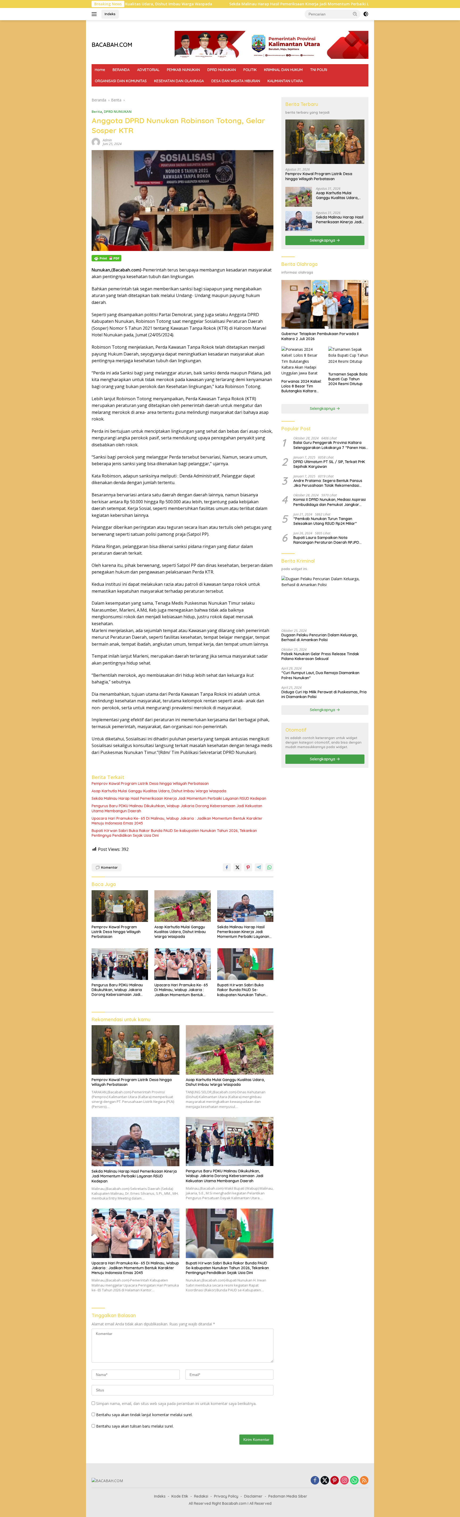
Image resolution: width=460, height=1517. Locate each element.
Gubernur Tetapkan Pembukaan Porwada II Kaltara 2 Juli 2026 (320, 336)
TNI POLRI (318, 69)
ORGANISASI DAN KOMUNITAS (121, 81)
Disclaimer (253, 1496)
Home (100, 69)
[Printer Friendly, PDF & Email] (106, 258)
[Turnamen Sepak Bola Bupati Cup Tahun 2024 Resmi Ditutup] (348, 358)
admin (107, 140)
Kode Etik (179, 1496)
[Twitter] (325, 1480)
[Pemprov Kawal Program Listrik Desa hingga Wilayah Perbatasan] (120, 906)
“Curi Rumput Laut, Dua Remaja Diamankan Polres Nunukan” (320, 675)
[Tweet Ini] (237, 867)
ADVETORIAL (148, 69)
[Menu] (95, 14)
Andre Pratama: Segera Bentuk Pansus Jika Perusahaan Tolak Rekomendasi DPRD (327, 483)
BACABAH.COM (112, 44)
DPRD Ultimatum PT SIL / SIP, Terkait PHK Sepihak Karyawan (329, 464)
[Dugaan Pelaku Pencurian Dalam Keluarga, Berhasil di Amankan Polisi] (324, 600)
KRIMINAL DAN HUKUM (283, 69)
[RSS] (364, 1480)
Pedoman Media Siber (287, 1496)
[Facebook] (315, 1480)
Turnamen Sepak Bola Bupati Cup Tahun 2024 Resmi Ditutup (347, 379)
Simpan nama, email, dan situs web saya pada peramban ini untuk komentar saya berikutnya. (176, 1403)
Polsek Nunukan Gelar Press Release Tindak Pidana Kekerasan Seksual (320, 656)
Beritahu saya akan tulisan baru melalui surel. (135, 1426)
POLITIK (250, 69)
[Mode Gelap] (365, 14)
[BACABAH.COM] (107, 1480)
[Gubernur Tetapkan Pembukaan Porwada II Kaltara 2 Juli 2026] (324, 304)
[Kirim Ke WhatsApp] (269, 867)
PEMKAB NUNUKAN (183, 69)
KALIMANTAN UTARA (285, 81)
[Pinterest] (334, 1480)
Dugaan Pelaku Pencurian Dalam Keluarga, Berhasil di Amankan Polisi (319, 637)
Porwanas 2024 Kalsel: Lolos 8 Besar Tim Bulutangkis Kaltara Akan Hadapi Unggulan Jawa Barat (301, 386)
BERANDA (121, 69)
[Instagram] (344, 1480)
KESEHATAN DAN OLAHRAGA (179, 81)
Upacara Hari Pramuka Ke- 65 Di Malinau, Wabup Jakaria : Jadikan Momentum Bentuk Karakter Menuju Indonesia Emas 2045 (177, 821)
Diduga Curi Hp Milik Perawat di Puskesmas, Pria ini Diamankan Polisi (324, 694)
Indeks (110, 14)
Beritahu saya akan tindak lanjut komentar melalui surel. (144, 1414)
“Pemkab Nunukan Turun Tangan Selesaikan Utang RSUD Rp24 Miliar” (325, 521)
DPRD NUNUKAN (221, 69)
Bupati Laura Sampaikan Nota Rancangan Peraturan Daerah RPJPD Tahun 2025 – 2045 (326, 540)
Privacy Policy (226, 1496)
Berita (97, 111)
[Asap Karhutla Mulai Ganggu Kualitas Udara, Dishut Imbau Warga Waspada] (182, 906)
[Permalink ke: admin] (96, 141)
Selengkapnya (323, 240)
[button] (355, 14)
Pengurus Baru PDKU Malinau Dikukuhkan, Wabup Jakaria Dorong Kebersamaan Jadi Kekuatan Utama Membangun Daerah (177, 808)
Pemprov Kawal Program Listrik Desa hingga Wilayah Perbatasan (150, 783)
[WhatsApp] (354, 1480)
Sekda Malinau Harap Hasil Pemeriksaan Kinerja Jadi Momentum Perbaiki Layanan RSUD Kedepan (243, 4)
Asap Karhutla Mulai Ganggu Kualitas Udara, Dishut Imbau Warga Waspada (159, 791)
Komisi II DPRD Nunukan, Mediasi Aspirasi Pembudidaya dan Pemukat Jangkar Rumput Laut (329, 502)
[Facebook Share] (227, 867)
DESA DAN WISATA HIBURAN (235, 81)
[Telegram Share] (259, 867)
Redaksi (201, 1496)
